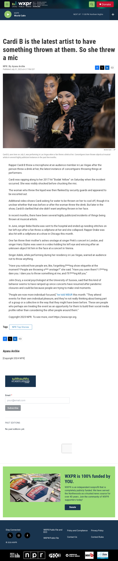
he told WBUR (65, 294)
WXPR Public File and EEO (52, 531)
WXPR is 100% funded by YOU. (87, 478)
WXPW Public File (51, 538)
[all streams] (114, 14)
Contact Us (72, 537)
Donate (106, 4)
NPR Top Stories (20, 327)
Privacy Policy (97, 531)
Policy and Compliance (77, 531)
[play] (8, 14)
